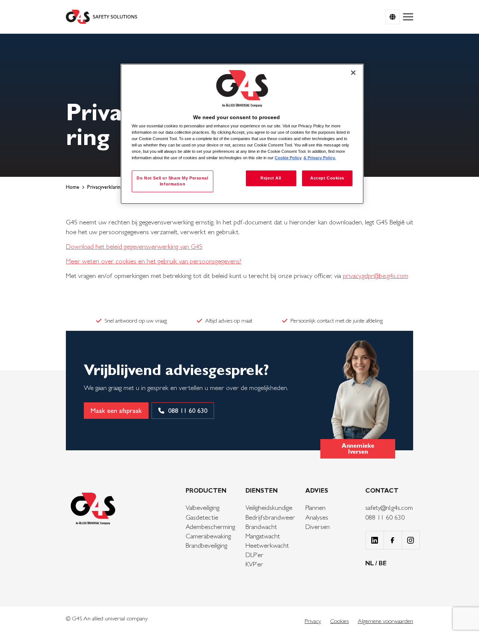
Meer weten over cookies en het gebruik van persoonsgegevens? (153, 261)
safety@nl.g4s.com (389, 507)
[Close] (353, 72)
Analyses (316, 517)
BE (383, 563)
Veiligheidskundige (268, 507)
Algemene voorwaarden (385, 621)
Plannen (315, 507)
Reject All (270, 178)
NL (370, 563)
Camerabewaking (208, 536)
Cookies (339, 621)
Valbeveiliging (202, 507)
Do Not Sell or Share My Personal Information (172, 181)
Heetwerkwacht (267, 545)
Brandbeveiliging (206, 545)
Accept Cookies (327, 178)
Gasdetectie (202, 517)
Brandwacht (261, 526)
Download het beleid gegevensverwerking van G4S (134, 246)
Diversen (317, 526)
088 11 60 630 (385, 517)
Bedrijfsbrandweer (270, 517)
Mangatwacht (262, 536)
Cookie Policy (288, 157)
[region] (242, 134)
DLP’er (254, 555)
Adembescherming (210, 526)
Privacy (313, 621)
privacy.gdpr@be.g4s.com (375, 275)
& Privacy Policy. (319, 157)
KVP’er (254, 564)
